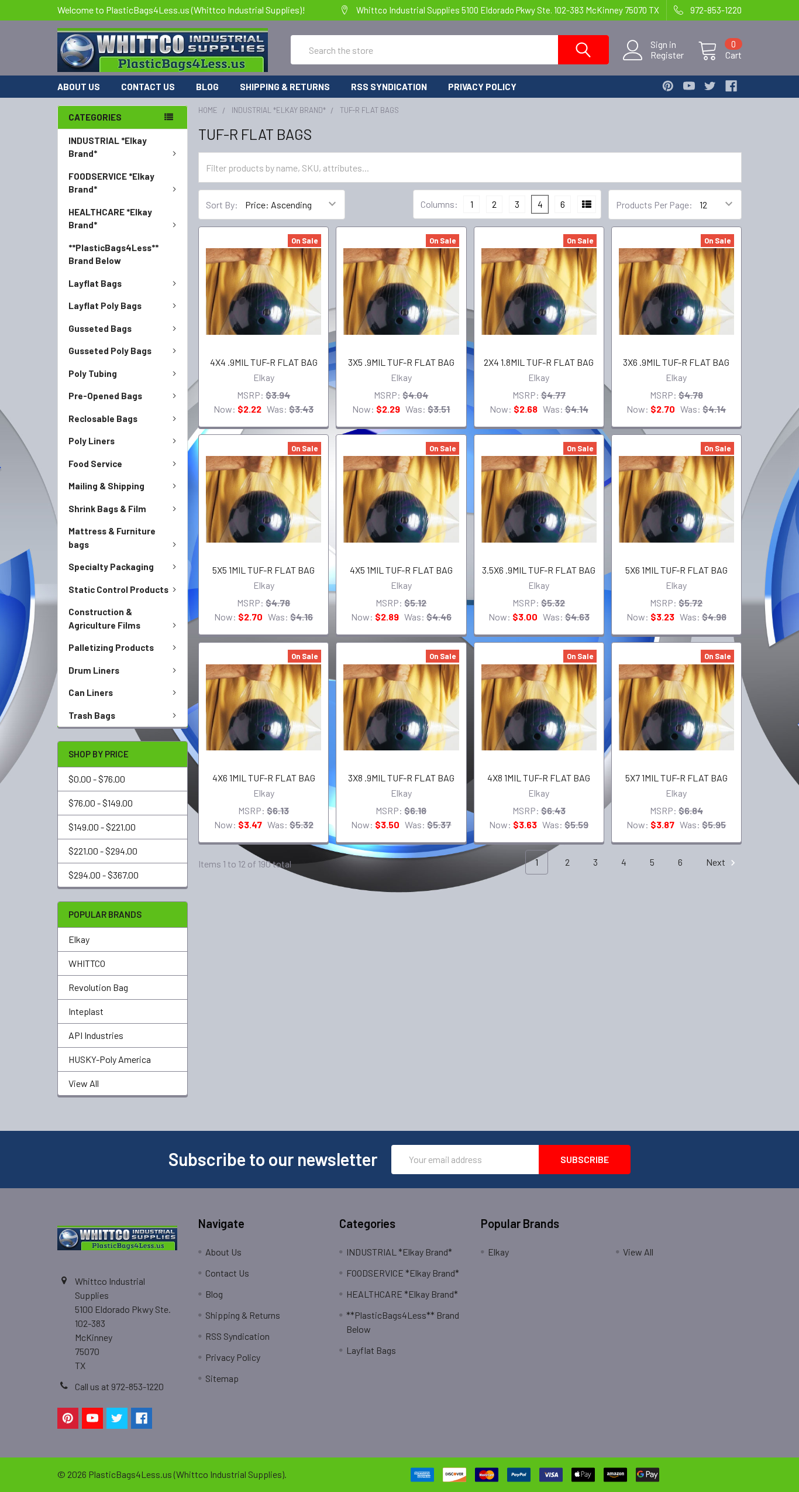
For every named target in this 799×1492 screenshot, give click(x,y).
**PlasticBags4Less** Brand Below (113, 254)
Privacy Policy (482, 86)
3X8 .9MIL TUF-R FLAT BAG (401, 777)
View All (83, 1083)
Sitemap (222, 1378)
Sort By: (222, 204)
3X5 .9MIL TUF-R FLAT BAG (401, 362)
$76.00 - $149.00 (100, 802)
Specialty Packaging (111, 566)
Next (716, 861)
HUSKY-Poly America (109, 1059)
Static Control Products (118, 589)
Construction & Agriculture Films (104, 618)
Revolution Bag (98, 987)
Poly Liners (91, 440)
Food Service (95, 463)
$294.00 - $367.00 (103, 874)
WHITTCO (86, 963)
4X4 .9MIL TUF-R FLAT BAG (264, 362)
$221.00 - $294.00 (102, 850)
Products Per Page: (654, 204)
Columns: (439, 204)
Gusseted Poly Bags (109, 350)
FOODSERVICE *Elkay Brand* (111, 183)
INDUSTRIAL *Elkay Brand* (107, 147)
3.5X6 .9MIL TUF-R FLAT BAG (538, 569)
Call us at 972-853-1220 (119, 1386)
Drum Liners (93, 670)
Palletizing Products (111, 647)
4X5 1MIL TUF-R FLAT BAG (401, 569)
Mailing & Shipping (106, 486)
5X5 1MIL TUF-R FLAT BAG (263, 569)
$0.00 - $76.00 (96, 778)
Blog (207, 86)
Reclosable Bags (102, 418)
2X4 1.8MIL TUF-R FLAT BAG (539, 362)
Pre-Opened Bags (105, 395)
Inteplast (86, 1011)
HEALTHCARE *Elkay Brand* (110, 219)
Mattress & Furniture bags (112, 538)
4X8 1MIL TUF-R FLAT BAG (538, 777)
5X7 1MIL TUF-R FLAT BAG (676, 777)
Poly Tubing (92, 373)
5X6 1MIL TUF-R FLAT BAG (676, 569)
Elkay (78, 939)
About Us (78, 86)
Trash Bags (91, 715)
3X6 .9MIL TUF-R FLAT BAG (676, 362)
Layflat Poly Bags (105, 305)
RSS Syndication (389, 86)
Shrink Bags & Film (107, 508)
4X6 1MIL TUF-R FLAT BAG (263, 777)
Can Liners (90, 692)
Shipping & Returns (285, 86)
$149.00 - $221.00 (102, 826)
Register (667, 55)
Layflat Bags (95, 283)
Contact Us (148, 86)
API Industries (95, 1035)
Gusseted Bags (100, 328)
